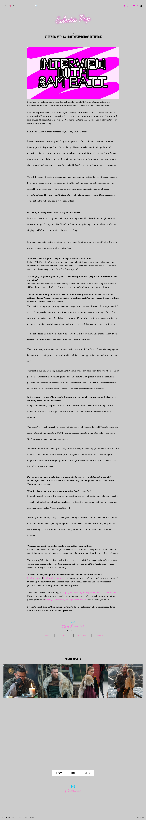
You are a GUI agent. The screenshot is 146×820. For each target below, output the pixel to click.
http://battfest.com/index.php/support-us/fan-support (89, 592)
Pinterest (82, 635)
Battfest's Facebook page (54, 578)
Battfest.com (33, 578)
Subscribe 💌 (32, 6)
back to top (140, 817)
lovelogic (32, 817)
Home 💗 (8, 6)
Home (73, 773)
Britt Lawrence (73, 626)
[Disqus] (73, 744)
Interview (70, 630)
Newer (59, 773)
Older (87, 773)
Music (77, 630)
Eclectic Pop (73, 19)
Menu (19, 6)
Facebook (46, 635)
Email (101, 635)
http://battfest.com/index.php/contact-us (65, 599)
